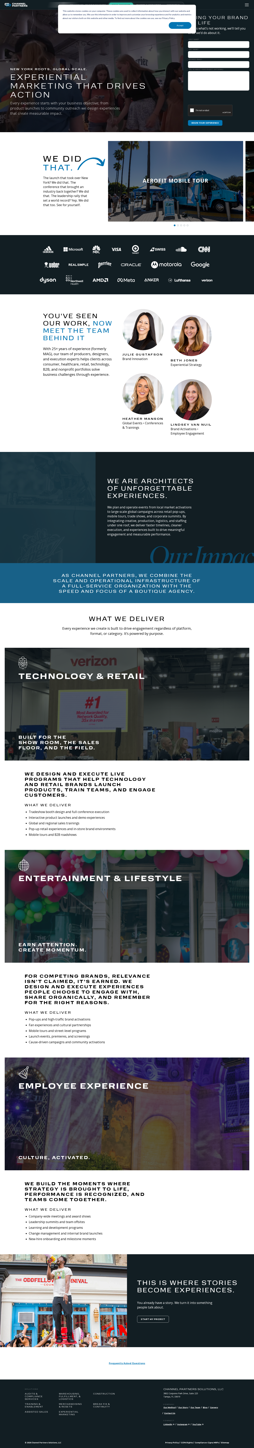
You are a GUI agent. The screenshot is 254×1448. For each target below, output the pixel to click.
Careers (214, 1407)
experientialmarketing (69, 1413)
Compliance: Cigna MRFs (207, 1443)
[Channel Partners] (37, 5)
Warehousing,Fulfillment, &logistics (70, 1396)
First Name (194, 39)
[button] (175, 225)
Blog (205, 1407)
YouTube (196, 1424)
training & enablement (34, 1405)
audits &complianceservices (34, 1396)
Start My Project (153, 1319)
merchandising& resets (70, 1405)
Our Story (183, 1407)
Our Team (195, 1407)
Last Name (193, 49)
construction (104, 1393)
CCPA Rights (187, 1443)
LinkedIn (167, 1424)
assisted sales (36, 1411)
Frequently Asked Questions (127, 1363)
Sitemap (225, 1443)
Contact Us (169, 1413)
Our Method (169, 1407)
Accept (180, 25)
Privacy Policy (172, 1443)
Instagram (182, 1424)
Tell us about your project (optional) (206, 69)
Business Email (195, 59)
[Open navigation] (246, 4)
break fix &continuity (101, 1405)
